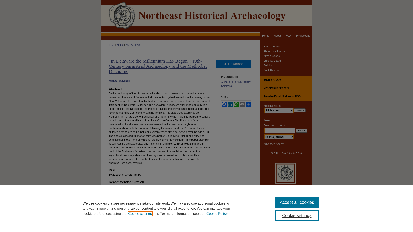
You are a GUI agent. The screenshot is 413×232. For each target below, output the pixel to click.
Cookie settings (140, 213)
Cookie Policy (217, 213)
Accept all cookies (297, 202)
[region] (206, 208)
